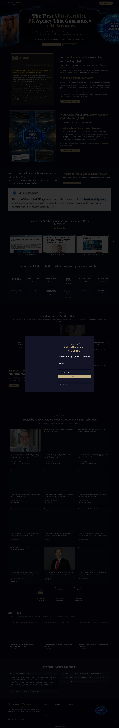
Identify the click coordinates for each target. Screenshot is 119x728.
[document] (59, 364)
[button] (92, 338)
